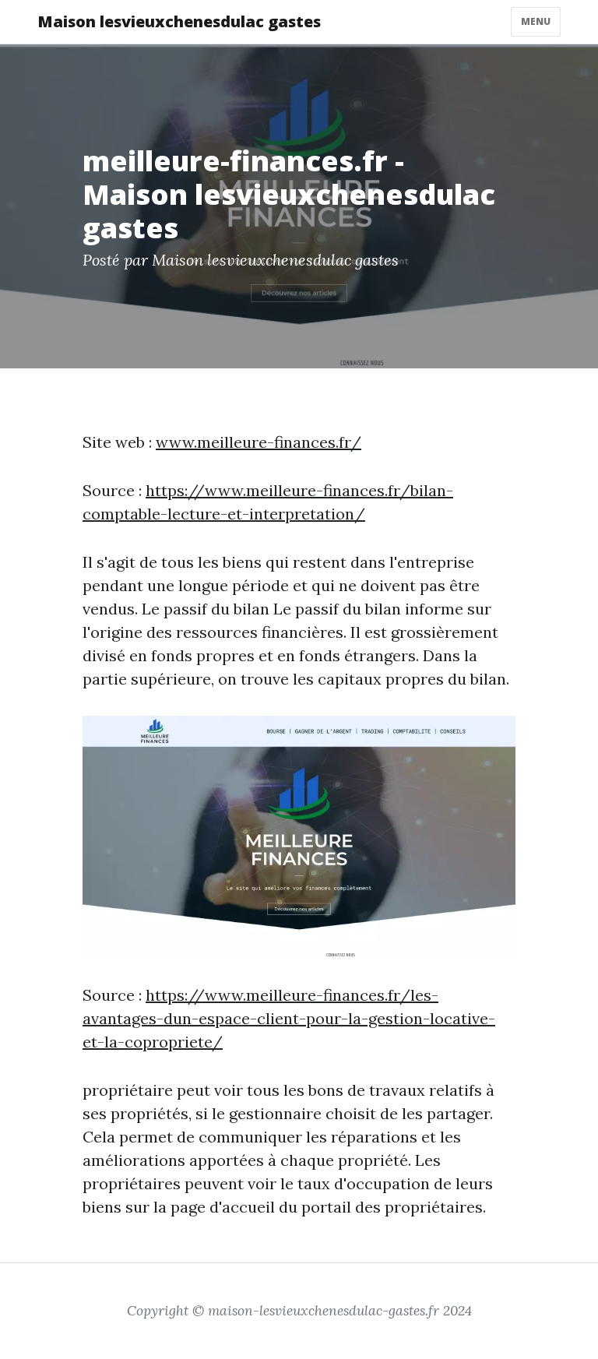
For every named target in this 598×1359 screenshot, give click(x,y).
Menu (536, 21)
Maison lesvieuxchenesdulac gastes (179, 21)
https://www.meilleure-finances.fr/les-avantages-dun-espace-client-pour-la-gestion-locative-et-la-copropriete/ (289, 1018)
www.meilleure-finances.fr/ (258, 442)
